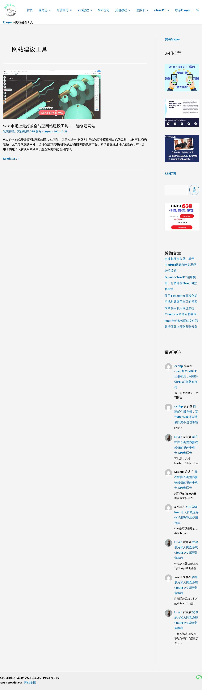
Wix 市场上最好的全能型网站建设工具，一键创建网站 (49, 126)
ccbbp (178, 366)
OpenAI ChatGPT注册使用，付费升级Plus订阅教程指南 (181, 283)
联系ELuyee (182, 10)
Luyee (178, 437)
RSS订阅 (170, 173)
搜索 (194, 189)
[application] (49, 10)
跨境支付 (62, 10)
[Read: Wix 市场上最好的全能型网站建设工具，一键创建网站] (52, 94)
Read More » (11, 158)
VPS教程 (83, 10)
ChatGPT (160, 10)
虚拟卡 (140, 10)
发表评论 (9, 131)
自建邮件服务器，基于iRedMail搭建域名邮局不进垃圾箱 (181, 265)
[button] (197, 10)
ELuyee (7, 22)
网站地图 (30, 682)
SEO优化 (103, 10)
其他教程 (121, 10)
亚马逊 (43, 10)
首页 (30, 10)
